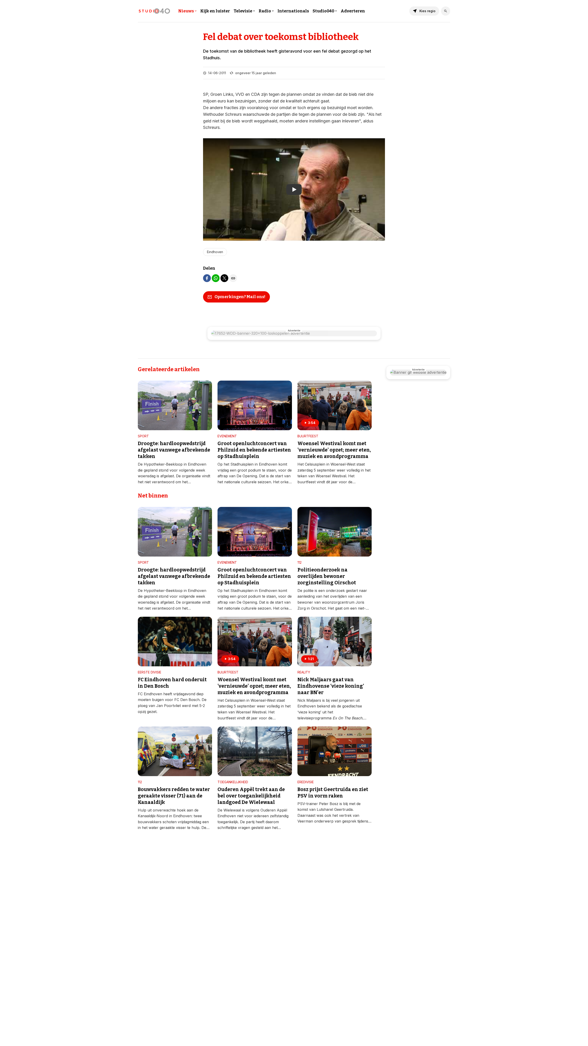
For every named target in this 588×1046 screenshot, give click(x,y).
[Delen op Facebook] (207, 278)
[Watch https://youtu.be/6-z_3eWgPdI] (294, 189)
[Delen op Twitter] (224, 278)
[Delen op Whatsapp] (216, 278)
